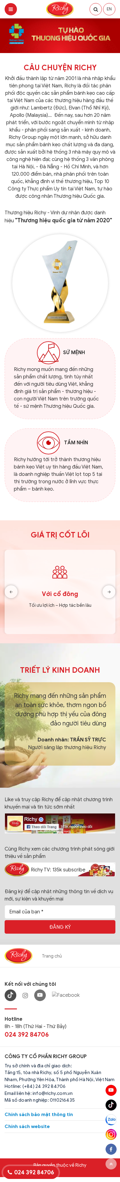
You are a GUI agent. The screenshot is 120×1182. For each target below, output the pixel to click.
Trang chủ (52, 956)
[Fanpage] (60, 823)
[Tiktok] (111, 1105)
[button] (96, 9)
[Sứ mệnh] (48, 352)
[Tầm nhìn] (48, 443)
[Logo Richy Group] (19, 956)
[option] (60, 592)
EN (109, 9)
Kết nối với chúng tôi (30, 984)
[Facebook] (66, 995)
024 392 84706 (27, 1035)
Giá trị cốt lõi (60, 535)
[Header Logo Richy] (60, 9)
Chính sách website (27, 1126)
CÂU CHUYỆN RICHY (60, 67)
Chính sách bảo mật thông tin (39, 1114)
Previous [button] (11, 591)
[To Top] (111, 1164)
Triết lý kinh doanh (60, 670)
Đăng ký (60, 927)
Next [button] (108, 591)
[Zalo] (111, 1120)
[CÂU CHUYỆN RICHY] (60, 283)
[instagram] (111, 1134)
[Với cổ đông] (60, 592)
